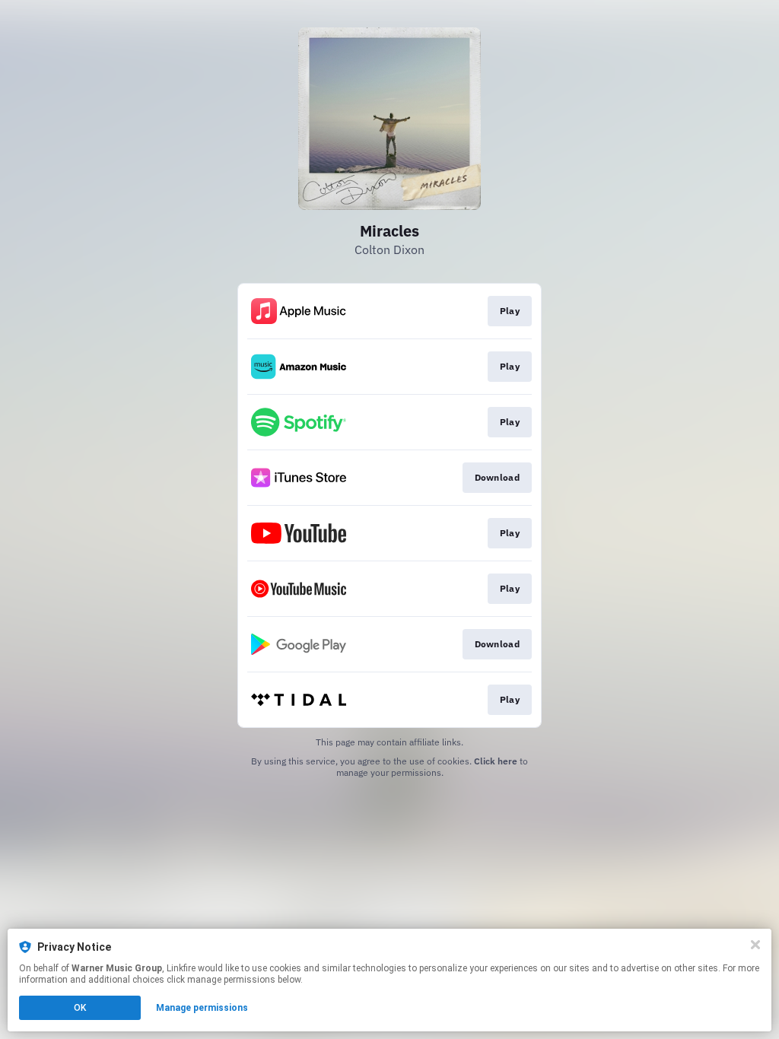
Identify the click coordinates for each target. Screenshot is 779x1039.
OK (80, 1007)
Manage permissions (202, 1007)
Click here (495, 761)
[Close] (755, 945)
